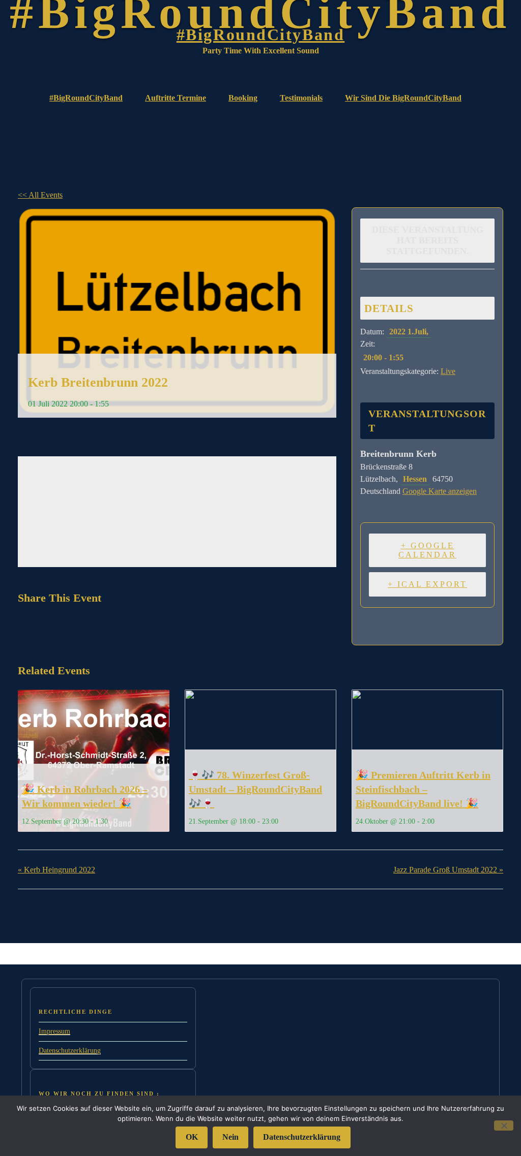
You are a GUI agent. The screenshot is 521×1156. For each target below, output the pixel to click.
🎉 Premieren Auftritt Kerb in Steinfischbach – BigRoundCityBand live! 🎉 (423, 789)
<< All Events (40, 195)
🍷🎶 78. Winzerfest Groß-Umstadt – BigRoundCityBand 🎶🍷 (255, 789)
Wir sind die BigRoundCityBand (403, 97)
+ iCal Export (427, 584)
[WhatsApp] (104, 626)
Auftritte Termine (175, 97)
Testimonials (301, 97)
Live (448, 371)
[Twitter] (52, 626)
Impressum (54, 1031)
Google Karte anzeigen (439, 491)
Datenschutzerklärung (70, 1050)
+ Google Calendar (427, 550)
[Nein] (503, 1125)
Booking (242, 97)
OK (192, 1137)
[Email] (78, 626)
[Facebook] (29, 626)
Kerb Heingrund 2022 (56, 869)
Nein (230, 1137)
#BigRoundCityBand (261, 34)
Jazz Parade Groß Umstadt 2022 (448, 869)
